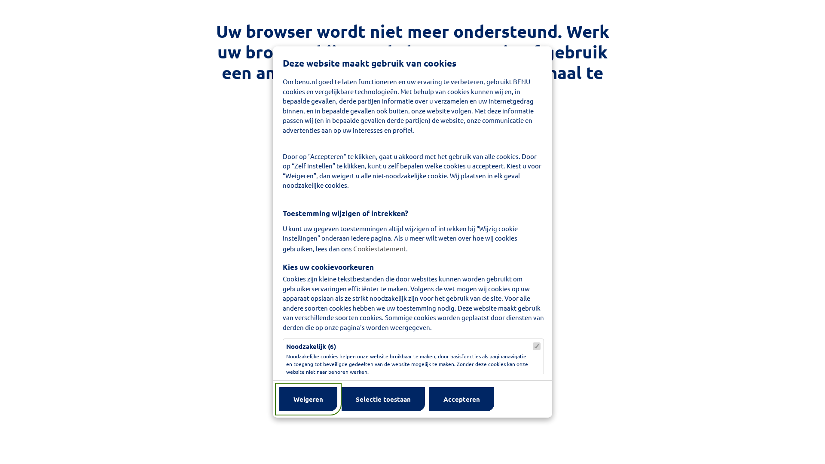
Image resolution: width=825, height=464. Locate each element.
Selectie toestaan (383, 399)
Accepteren (461, 399)
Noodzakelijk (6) (311, 346)
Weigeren (308, 399)
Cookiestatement (379, 248)
